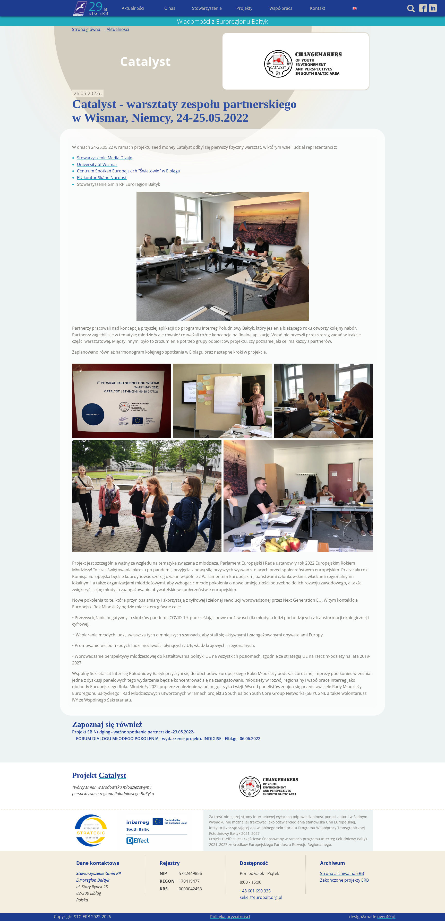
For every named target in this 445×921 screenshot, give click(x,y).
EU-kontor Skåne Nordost (102, 177)
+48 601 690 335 (255, 891)
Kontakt (317, 8)
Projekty (244, 8)
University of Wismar (97, 164)
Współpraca (281, 8)
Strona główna (86, 29)
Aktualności (133, 8)
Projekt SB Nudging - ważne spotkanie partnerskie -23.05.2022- (133, 732)
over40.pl (386, 916)
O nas (169, 8)
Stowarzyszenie (207, 8)
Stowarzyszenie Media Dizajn (104, 158)
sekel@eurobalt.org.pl (261, 897)
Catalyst (112, 775)
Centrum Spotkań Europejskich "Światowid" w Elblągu (128, 171)
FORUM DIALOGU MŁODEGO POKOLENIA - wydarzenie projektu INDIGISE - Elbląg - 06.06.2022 (168, 738)
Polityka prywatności (230, 916)
